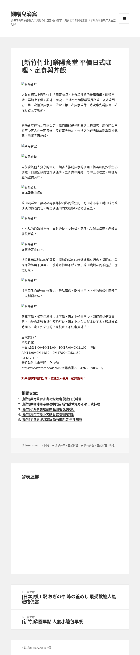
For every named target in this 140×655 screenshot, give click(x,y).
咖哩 (111, 445)
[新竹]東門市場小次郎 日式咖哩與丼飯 (48, 414)
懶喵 (46, 445)
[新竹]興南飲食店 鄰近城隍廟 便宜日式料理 (51, 399)
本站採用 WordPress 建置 (37, 647)
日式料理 (73, 445)
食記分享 (60, 445)
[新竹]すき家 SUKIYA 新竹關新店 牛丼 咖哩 (52, 419)
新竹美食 (89, 445)
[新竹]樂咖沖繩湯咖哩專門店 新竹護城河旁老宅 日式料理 (61, 404)
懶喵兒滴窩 (24, 14)
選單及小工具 (124, 18)
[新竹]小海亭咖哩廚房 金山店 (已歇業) (48, 409)
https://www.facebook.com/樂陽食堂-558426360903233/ (62, 368)
